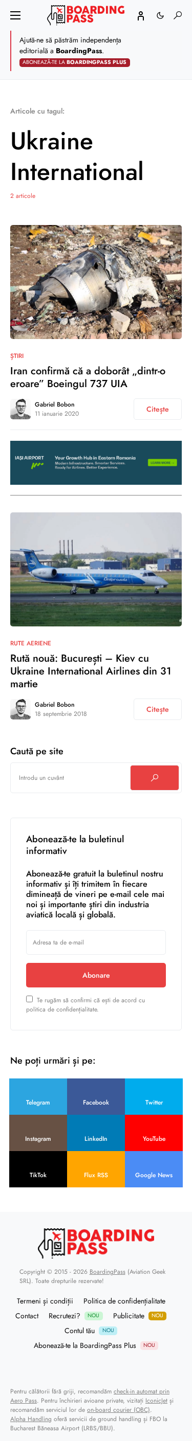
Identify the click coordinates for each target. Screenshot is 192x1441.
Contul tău (89, 1330)
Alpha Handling (31, 1419)
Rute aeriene (30, 643)
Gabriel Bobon (55, 404)
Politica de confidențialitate (124, 1301)
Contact (26, 1316)
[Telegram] (70, 1365)
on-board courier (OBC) (118, 1409)
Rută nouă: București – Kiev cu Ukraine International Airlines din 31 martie (90, 671)
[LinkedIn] (121, 1365)
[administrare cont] (141, 15)
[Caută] (154, 778)
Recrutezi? (74, 1316)
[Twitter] (96, 1365)
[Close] (181, 51)
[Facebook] (83, 1365)
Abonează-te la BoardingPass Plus (94, 1345)
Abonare (96, 975)
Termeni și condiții (45, 1301)
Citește (157, 409)
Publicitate (138, 1316)
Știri (17, 356)
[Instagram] (109, 1365)
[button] (15, 15)
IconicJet (156, 1400)
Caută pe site (36, 751)
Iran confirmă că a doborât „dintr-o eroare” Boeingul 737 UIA (87, 377)
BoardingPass (107, 1271)
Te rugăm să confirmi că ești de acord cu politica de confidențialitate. (85, 1005)
